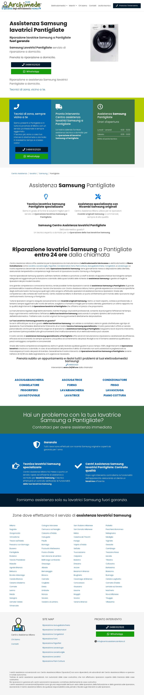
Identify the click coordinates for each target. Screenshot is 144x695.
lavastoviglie (29, 395)
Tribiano (109, 560)
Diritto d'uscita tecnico (107, 139)
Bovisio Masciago (17, 575)
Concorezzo (79, 582)
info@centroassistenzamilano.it (111, 641)
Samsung (43, 173)
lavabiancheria (72, 390)
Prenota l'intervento (128, 5)
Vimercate (14, 605)
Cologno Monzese (50, 525)
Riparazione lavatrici (52, 656)
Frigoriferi (52, 266)
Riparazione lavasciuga (53, 647)
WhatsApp (32, 71)
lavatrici (33, 173)
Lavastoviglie (42, 266)
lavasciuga (115, 390)
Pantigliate (14, 552)
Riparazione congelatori (53, 634)
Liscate (109, 556)
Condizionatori (63, 266)
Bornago (45, 544)
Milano (12, 525)
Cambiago (110, 548)
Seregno (13, 598)
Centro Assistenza (19, 173)
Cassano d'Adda (49, 533)
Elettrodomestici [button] (58, 5)
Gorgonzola (15, 533)
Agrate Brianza (16, 567)
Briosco (45, 575)
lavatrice (72, 395)
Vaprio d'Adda (80, 544)
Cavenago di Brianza (83, 579)
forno (72, 385)
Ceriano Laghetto (113, 579)
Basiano (77, 560)
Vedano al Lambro (50, 602)
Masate (13, 563)
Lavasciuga (123, 266)
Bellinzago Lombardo (51, 560)
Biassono (110, 571)
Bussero (13, 548)
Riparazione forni (50, 638)
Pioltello (109, 525)
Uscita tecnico (104, 5)
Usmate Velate (16, 602)
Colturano (110, 563)
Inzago (77, 540)
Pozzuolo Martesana (51, 548)
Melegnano (111, 533)
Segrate (13, 529)
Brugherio (78, 575)
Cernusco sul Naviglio (51, 529)
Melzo (76, 533)
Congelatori (110, 266)
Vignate (109, 540)
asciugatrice (72, 380)
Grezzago (46, 563)
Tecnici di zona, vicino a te (27, 89)
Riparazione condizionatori (54, 629)
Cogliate (45, 582)
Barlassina (110, 567)
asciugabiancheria (29, 380)
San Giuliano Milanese (83, 525)
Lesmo (12, 590)
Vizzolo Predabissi (17, 560)
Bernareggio (47, 571)
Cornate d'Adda (113, 582)
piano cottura (115, 395)
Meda (12, 594)
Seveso (45, 598)
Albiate (45, 567)
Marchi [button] (72, 5)
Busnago (110, 575)
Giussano (78, 586)
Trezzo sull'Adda (17, 540)
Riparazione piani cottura (54, 661)
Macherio (110, 590)
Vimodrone (14, 537)
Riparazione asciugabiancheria (56, 625)
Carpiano (78, 556)
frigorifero (29, 390)
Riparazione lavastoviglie (54, 652)
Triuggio (109, 598)
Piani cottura (81, 266)
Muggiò (77, 594)
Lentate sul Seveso (114, 586)
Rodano (13, 556)
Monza (45, 594)
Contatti (92, 5)
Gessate (109, 544)
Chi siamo (83, 5)
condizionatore (115, 380)
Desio (44, 586)
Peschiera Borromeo (114, 529)
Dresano (77, 563)
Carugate (46, 537)
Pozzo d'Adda (48, 552)
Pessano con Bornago (19, 544)
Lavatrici (32, 266)
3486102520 (32, 64)
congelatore (29, 385)
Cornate (13, 586)
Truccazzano (79, 552)
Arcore (76, 567)
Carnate (45, 579)
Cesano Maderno (17, 582)
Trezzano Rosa (112, 552)
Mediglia (109, 537)
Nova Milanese (112, 594)
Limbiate (45, 590)
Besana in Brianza (81, 571)
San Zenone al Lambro (51, 556)
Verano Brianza (80, 602)
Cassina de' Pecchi (82, 537)
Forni (73, 266)
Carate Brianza (16, 579)
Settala (77, 548)
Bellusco (13, 571)
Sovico (77, 598)
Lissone (77, 590)
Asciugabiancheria (96, 266)
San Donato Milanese (83, 529)
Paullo (44, 540)
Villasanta (110, 602)
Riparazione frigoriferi (52, 643)
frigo (115, 385)
